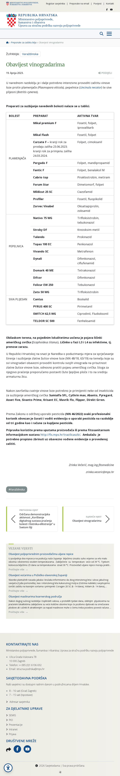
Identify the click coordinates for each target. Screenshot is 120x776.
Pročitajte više (17, 569)
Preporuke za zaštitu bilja (23, 42)
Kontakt (110, 3)
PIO (11, 720)
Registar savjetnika (55, 3)
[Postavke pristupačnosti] (8, 767)
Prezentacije (15, 724)
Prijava (12, 734)
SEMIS (12, 715)
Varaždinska (30, 54)
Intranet (13, 729)
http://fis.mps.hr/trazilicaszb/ (60, 434)
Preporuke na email (79, 3)
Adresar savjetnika (19, 702)
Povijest (97, 3)
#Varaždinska (17, 489)
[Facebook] (107, 9)
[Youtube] (111, 9)
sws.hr (60, 772)
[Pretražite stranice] (101, 33)
